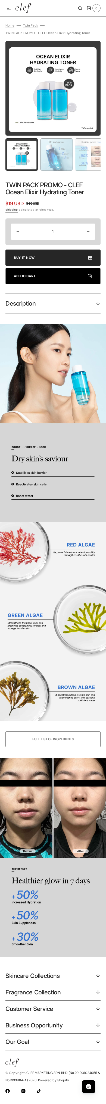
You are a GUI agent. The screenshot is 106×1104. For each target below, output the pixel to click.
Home (9, 25)
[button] (9, 9)
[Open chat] (88, 1086)
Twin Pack (30, 25)
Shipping (11, 209)
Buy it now (24, 257)
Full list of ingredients (53, 739)
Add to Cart (24, 276)
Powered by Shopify (53, 1080)
